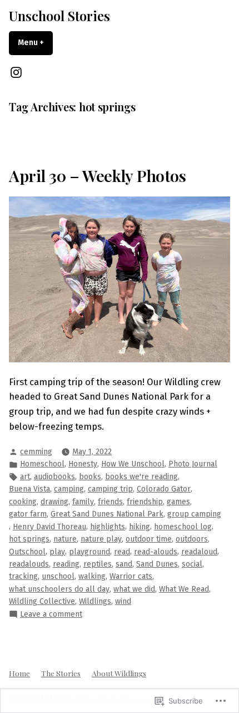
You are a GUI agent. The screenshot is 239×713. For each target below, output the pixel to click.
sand (124, 564)
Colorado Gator (164, 489)
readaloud (199, 552)
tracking (23, 576)
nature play (101, 539)
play (57, 552)
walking (92, 576)
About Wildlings (119, 673)
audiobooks (54, 476)
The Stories (61, 673)
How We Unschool (133, 464)
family (83, 502)
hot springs (29, 539)
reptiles (97, 564)
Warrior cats (130, 576)
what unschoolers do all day (59, 589)
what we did (134, 589)
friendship (145, 502)
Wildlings (95, 601)
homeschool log (183, 527)
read (122, 552)
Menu (35, 42)
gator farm (28, 514)
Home (19, 673)
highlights (107, 527)
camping (69, 489)
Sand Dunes (157, 564)
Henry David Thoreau (49, 527)
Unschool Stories (59, 15)
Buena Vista (29, 489)
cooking (23, 502)
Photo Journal (192, 464)
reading (66, 564)
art (25, 476)
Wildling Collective (42, 601)
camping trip (110, 489)
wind (123, 601)
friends (110, 502)
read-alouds (155, 552)
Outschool (27, 552)
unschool (58, 576)
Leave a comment (51, 615)
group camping (194, 514)
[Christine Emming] (16, 72)
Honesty (82, 464)
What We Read (184, 589)
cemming (36, 451)
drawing (54, 502)
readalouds (29, 564)
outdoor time (149, 539)
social (192, 564)
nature (65, 539)
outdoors (192, 539)
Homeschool (42, 464)
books (90, 476)
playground (89, 552)
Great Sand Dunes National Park (107, 514)
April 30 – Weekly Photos (97, 175)
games (178, 502)
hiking (139, 527)
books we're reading (141, 476)
